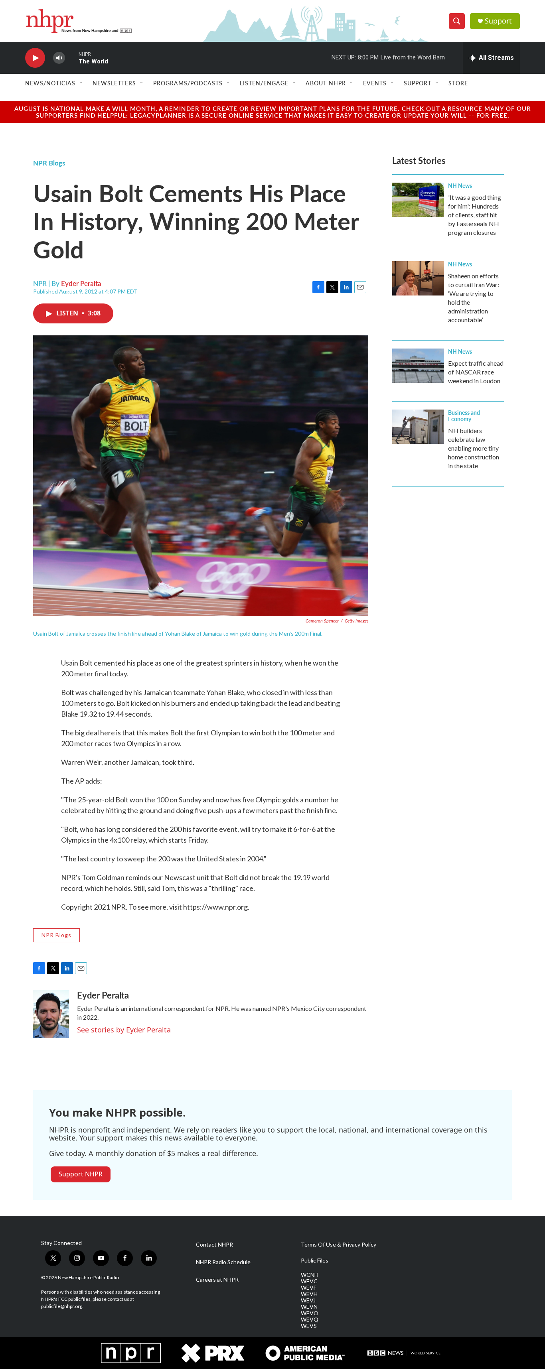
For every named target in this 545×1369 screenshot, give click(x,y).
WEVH (309, 1294)
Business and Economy (464, 415)
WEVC (309, 1281)
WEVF (308, 1287)
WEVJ (308, 1300)
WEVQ (309, 1319)
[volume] (59, 58)
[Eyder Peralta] (51, 1014)
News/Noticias (50, 83)
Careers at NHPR (217, 1279)
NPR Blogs (49, 162)
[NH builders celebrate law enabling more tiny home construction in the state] (418, 427)
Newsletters (114, 83)
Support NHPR (81, 1174)
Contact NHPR (214, 1244)
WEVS (309, 1326)
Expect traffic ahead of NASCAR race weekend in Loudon (476, 371)
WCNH (309, 1275)
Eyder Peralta (81, 283)
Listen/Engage (264, 83)
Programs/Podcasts (188, 83)
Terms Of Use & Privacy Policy (338, 1244)
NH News (460, 185)
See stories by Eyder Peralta (124, 1029)
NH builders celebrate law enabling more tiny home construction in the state (473, 448)
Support (498, 21)
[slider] (72, 57)
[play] (35, 58)
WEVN (309, 1307)
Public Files (314, 1260)
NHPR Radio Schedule (223, 1262)
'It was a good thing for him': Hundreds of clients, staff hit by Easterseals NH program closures (474, 214)
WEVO (309, 1313)
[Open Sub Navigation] (81, 83)
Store (458, 83)
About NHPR (326, 83)
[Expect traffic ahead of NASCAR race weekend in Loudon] (418, 366)
